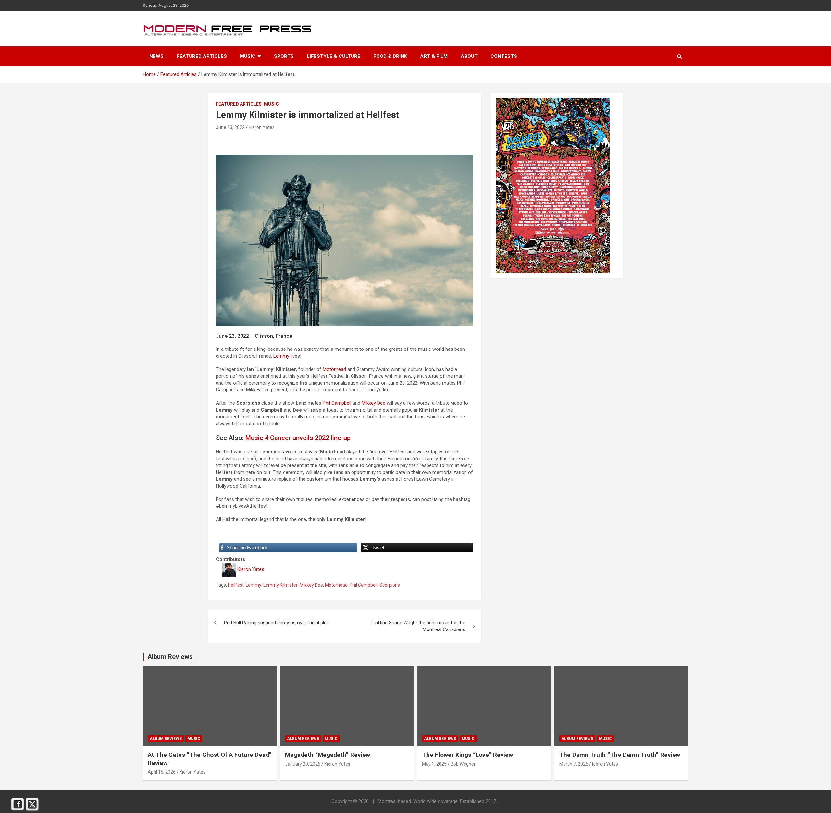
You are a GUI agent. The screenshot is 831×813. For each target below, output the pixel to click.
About (469, 56)
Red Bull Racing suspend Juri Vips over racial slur (276, 623)
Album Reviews (166, 738)
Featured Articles (202, 56)
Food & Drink (390, 56)
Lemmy (281, 356)
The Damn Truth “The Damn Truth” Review (619, 754)
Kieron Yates (262, 127)
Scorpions (389, 585)
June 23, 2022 (230, 127)
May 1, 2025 (434, 764)
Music (247, 56)
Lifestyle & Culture (333, 56)
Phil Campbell (337, 403)
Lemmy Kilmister (280, 585)
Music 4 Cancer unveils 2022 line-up (298, 438)
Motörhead (334, 369)
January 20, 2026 (302, 764)
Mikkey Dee (373, 403)
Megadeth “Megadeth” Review (327, 754)
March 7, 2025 (573, 764)
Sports (284, 56)
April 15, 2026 (162, 772)
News (156, 56)
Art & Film (434, 56)
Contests (503, 56)
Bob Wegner (463, 764)
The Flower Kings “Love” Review (467, 754)
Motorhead (336, 585)
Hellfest (236, 585)
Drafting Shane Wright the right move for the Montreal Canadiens (418, 626)
